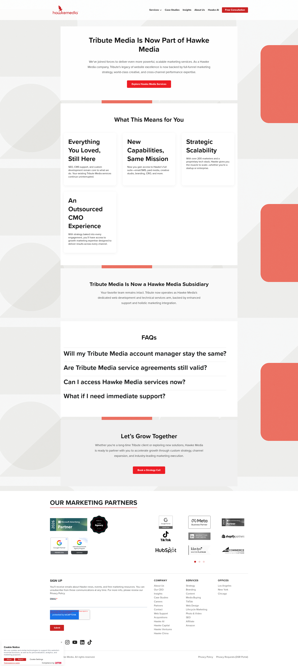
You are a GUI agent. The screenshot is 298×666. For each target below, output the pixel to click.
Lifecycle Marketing (196, 609)
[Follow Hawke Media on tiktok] (89, 641)
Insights (187, 10)
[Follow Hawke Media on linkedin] (82, 641)
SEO (188, 617)
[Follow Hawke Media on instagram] (67, 641)
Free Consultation (235, 10)
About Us (199, 10)
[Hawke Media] (65, 10)
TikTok (189, 601)
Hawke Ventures (163, 629)
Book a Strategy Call (149, 470)
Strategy (190, 585)
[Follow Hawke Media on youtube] (74, 641)
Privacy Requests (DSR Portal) (232, 657)
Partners (158, 605)
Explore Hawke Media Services (149, 84)
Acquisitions (160, 617)
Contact (158, 609)
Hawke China (161, 633)
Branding (191, 589)
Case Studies (172, 10)
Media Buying (193, 597)
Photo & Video (194, 613)
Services (154, 10)
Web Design (192, 605)
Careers (158, 601)
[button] (195, 562)
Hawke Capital (162, 625)
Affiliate (190, 621)
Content (190, 593)
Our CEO (159, 589)
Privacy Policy (205, 657)
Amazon (190, 625)
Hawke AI (213, 10)
